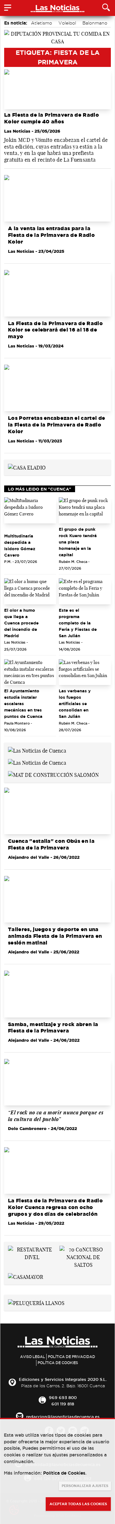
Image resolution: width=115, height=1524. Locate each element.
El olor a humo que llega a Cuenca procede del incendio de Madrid (21, 623)
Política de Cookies (58, 1363)
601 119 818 (62, 1404)
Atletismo (41, 23)
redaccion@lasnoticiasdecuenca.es (63, 1416)
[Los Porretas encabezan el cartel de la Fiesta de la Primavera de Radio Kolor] (57, 388)
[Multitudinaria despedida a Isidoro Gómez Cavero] (30, 510)
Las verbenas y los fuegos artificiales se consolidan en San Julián (75, 703)
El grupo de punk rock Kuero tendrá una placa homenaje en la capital (78, 542)
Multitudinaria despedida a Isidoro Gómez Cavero (19, 545)
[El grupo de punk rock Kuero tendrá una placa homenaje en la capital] (85, 510)
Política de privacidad (71, 1357)
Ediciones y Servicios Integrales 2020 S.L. (63, 1379)
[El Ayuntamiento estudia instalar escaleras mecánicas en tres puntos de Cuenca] (30, 672)
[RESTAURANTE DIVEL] (32, 1253)
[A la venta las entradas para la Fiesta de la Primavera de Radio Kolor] (57, 198)
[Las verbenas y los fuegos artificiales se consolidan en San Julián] (85, 672)
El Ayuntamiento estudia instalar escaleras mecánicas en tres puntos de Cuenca (23, 703)
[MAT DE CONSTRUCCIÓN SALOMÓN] (53, 774)
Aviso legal (32, 1357)
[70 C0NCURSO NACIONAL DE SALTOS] (83, 1257)
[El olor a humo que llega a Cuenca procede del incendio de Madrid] (30, 591)
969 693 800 (63, 1397)
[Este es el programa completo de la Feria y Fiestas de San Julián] (85, 591)
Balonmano (94, 23)
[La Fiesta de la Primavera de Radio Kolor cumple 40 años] (57, 89)
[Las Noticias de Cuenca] (37, 750)
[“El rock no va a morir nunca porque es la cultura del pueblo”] (57, 1082)
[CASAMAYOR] (25, 1276)
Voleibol (67, 23)
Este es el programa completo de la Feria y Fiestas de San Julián (78, 623)
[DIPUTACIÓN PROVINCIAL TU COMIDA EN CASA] (57, 37)
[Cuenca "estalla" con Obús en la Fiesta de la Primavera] (57, 811)
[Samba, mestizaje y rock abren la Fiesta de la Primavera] (57, 994)
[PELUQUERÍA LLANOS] (36, 1302)
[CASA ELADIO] (27, 467)
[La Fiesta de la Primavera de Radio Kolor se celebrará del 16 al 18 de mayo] (57, 293)
